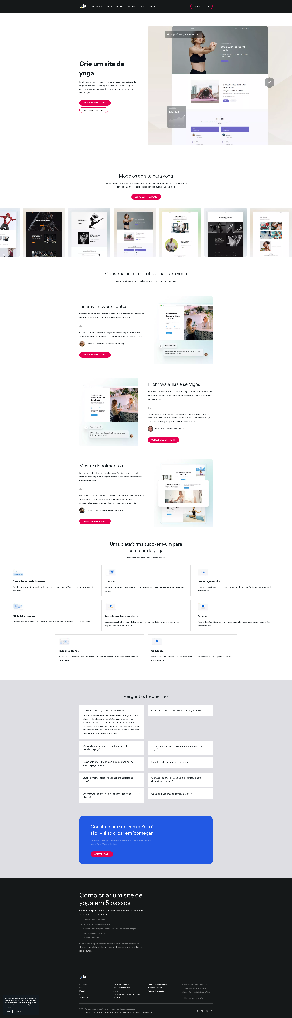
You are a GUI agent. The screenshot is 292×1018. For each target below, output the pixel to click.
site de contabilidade (89, 947)
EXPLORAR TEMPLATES (93, 110)
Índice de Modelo (155, 988)
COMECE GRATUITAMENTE (95, 103)
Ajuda (115, 991)
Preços (82, 988)
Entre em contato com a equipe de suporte (127, 995)
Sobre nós (83, 997)
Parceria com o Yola (121, 988)
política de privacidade (11, 1003)
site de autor (85, 951)
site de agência (107, 947)
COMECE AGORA (201, 6)
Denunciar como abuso (157, 984)
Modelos (83, 991)
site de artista (133, 947)
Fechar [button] (9, 1011)
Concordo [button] (19, 1011)
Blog (81, 994)
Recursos (83, 984)
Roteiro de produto (156, 991)
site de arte (120, 947)
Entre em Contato (121, 984)
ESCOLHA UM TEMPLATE (146, 197)
